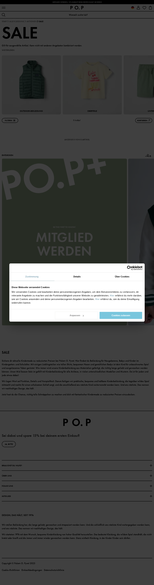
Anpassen (75, 315)
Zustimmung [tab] (32, 276)
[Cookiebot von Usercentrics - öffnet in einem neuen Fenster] (129, 268)
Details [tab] (77, 276)
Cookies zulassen (121, 315)
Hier (112, 295)
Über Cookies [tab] (122, 276)
